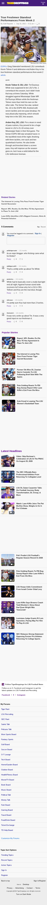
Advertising (19, 888)
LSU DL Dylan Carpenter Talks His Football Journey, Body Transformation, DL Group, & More (29, 491)
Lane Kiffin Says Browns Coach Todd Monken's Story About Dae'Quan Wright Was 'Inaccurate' (29, 606)
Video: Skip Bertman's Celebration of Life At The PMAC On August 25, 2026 (30, 458)
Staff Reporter (8, 24)
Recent (43, 227)
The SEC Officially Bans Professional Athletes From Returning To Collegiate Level (28, 474)
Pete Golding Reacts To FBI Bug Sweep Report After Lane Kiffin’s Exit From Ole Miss (29, 387)
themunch (10, 313)
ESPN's (4, 66)
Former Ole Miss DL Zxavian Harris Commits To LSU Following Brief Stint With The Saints (29, 373)
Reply (9, 259)
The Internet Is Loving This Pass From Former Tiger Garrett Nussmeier (28, 356)
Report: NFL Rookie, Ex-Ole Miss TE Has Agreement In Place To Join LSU (28, 340)
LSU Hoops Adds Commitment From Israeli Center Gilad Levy (29, 588)
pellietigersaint (12, 250)
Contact (30, 888)
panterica (10, 279)
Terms (37, 888)
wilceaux (10, 300)
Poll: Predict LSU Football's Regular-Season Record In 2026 (29, 556)
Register (4, 875)
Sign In (4, 870)
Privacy (9, 888)
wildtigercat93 (11, 266)
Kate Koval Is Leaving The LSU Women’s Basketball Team (30, 402)
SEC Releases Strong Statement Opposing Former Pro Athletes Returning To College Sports (29, 636)
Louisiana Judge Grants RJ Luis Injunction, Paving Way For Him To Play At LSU (29, 620)
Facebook (6, 695)
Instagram (21, 695)
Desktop (26, 884)
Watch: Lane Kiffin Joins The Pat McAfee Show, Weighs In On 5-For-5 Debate (30, 505)
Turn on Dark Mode (23, 894)
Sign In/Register (40, 881)
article (3, 75)
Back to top (5, 881)
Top (38, 227)
